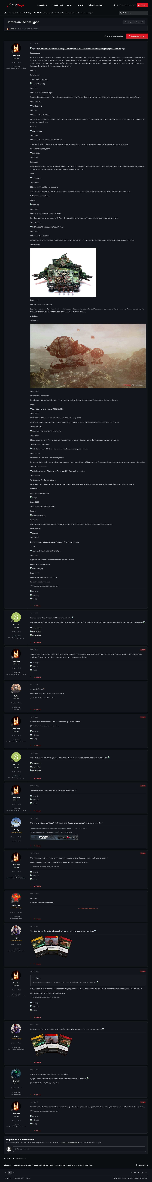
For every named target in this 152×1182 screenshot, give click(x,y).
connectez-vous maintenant (70, 1142)
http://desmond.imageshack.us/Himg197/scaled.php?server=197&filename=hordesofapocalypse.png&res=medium (78, 49)
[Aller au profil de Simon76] (16, 617)
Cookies (29, 1178)
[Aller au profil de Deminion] (8, 29)
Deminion (13, 29)
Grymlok (16, 1081)
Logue (16, 938)
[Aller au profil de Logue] (16, 930)
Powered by (138, 1178)
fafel (16, 696)
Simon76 (16, 625)
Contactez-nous (19, 1178)
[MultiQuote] (31, 606)
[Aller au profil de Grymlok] (16, 1073)
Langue (7, 1178)
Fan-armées (34, 29)
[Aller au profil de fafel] (16, 688)
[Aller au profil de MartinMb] (16, 897)
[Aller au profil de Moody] (16, 822)
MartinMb (16, 905)
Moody (16, 830)
